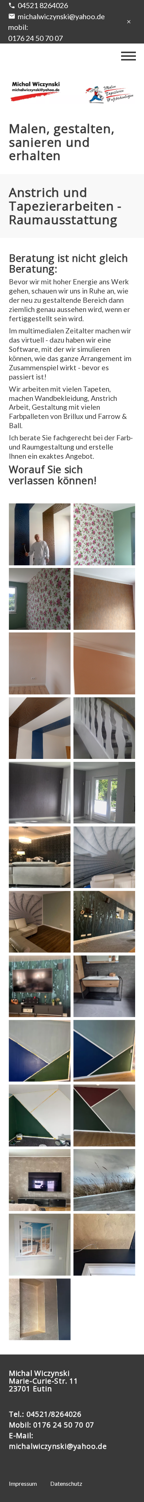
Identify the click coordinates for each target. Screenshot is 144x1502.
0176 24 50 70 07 (63, 1425)
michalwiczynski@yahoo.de (61, 16)
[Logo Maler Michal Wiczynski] (72, 92)
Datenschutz (66, 1483)
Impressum (23, 1483)
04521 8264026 (43, 5)
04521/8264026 (54, 1414)
